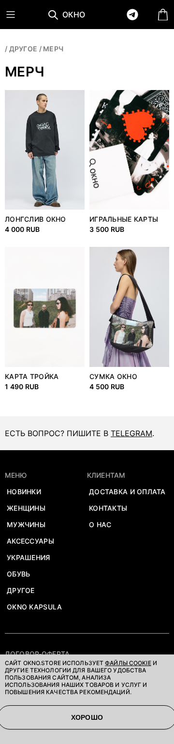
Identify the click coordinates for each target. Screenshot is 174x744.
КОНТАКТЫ (108, 508)
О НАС (100, 524)
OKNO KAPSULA (34, 607)
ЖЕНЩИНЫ (26, 508)
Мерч (53, 49)
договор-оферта (37, 654)
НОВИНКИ (24, 491)
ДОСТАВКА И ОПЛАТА (127, 491)
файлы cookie (128, 663)
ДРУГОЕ (21, 590)
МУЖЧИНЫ (26, 524)
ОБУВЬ (18, 574)
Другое (23, 49)
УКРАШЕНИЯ (28, 557)
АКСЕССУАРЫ (30, 541)
